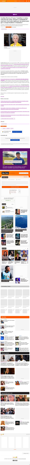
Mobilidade (6, 341)
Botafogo (5, 319)
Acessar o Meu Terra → (12, 173)
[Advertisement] (21, 388)
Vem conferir (7, 200)
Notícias (4, 165)
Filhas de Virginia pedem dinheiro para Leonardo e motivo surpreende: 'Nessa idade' (7, 404)
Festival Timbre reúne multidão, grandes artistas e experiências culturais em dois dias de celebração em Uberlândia (24, 423)
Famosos (4, 128)
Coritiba (5, 330)
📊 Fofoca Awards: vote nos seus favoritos (7, 118)
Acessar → (13, 204)
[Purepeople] (2, 121)
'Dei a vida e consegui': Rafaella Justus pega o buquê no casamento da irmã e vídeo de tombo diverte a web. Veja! (24, 383)
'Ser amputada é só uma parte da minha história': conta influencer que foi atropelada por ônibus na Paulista (7, 364)
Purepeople (8, 128)
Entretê (12, 128)
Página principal (4, 1)
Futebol (20, 341)
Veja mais (2, 96)
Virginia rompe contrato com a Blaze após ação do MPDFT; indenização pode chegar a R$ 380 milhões (9, 423)
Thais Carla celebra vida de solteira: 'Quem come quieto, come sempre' (9, 383)
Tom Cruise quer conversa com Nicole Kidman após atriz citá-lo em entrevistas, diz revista (9, 388)
